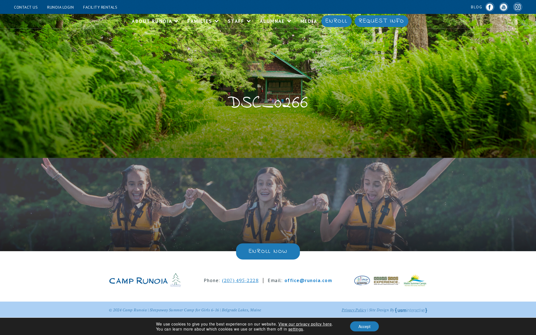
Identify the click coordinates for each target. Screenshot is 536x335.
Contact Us (26, 7)
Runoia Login (60, 7)
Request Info (381, 21)
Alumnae (273, 21)
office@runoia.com (308, 280)
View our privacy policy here (305, 324)
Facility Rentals (100, 7)
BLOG (476, 6)
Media (308, 21)
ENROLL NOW (268, 251)
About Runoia (153, 21)
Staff (237, 21)
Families (200, 21)
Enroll (337, 21)
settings (295, 328)
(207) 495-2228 (240, 280)
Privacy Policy (354, 309)
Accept (364, 326)
